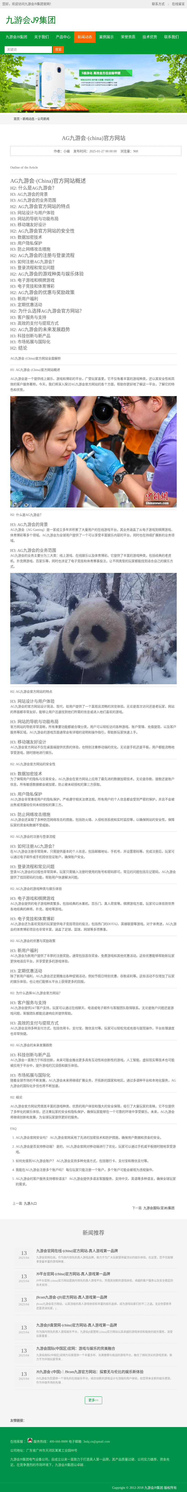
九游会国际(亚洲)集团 (158, 1208)
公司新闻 (43, 119)
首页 (17, 119)
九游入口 (30, 1203)
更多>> (93, 1400)
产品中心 (63, 37)
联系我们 (171, 37)
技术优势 (150, 37)
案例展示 (106, 37)
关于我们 (41, 37)
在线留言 (178, 4)
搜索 (58, 49)
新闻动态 (85, 37)
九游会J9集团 (16, 37)
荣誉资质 (128, 37)
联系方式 (158, 4)
